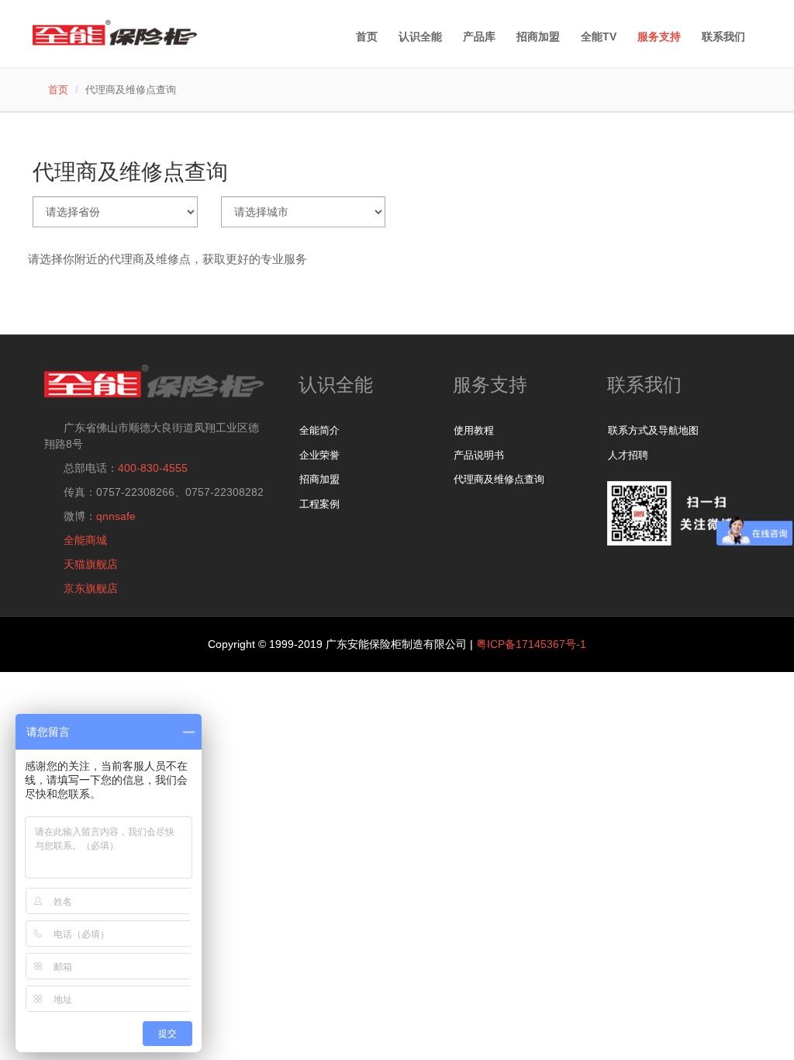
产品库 (479, 36)
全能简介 (319, 430)
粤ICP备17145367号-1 (531, 644)
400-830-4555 (153, 468)
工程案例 (319, 504)
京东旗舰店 (91, 588)
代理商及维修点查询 (499, 479)
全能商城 (85, 540)
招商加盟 (319, 479)
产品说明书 (479, 455)
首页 (367, 36)
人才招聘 (628, 455)
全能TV (598, 36)
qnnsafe (116, 516)
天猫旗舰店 (91, 564)
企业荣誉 (319, 455)
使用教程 (474, 430)
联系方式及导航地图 (653, 430)
